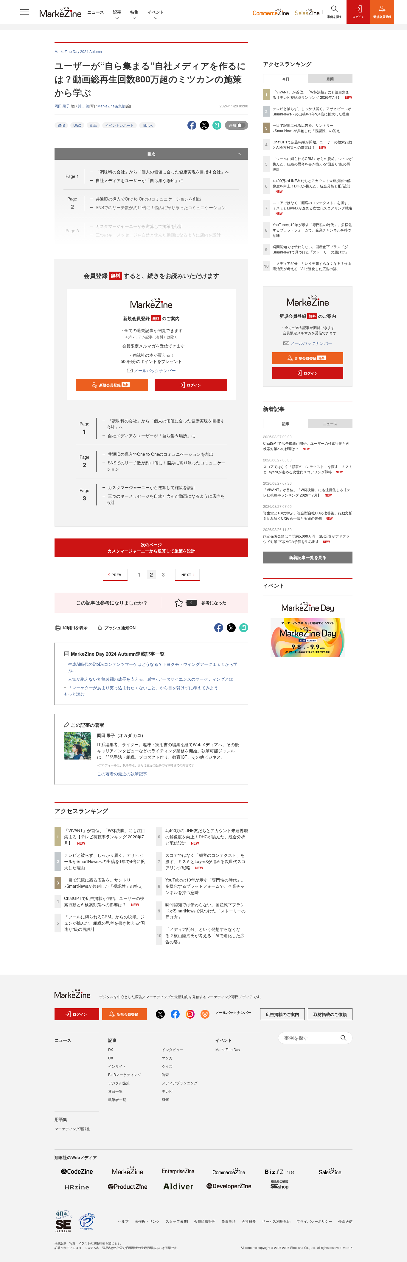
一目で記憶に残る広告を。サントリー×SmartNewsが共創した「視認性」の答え (103, 883)
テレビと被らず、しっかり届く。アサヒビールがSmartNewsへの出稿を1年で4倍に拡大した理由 (104, 861)
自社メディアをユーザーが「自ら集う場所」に (139, 180)
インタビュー (172, 1049)
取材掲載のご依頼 (330, 1014)
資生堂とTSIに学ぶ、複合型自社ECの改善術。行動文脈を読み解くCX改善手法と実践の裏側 (307, 515)
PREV (116, 574)
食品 (93, 125)
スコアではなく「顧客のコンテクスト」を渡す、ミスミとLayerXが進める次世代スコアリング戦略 (205, 861)
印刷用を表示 (75, 627)
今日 (285, 79)
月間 (330, 79)
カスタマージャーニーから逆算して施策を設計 (151, 487)
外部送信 (345, 1221)
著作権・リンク (147, 1221)
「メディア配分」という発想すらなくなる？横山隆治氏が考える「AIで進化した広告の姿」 (204, 935)
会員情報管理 (204, 1221)
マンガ (167, 1057)
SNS (61, 125)
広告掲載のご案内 (282, 1014)
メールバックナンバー (155, 370)
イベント (155, 12)
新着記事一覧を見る (308, 557)
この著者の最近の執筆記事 (122, 773)
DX (110, 1049)
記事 (117, 12)
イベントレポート (119, 125)
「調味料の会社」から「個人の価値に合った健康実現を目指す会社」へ (162, 172)
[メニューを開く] (25, 12)
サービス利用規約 (276, 1221)
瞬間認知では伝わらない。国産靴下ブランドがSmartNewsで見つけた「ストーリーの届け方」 (205, 910)
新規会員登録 (114, 385)
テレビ (167, 1091)
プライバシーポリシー (314, 1221)
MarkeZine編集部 (111, 105)
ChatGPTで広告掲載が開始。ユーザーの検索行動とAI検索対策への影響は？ (104, 901)
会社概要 (249, 1221)
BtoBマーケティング (124, 1074)
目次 (151, 154)
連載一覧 (115, 1091)
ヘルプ (123, 1221)
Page (72, 176)
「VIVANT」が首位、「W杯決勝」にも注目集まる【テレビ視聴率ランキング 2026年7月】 (104, 836)
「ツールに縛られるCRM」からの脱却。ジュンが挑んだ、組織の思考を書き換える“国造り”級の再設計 (104, 923)
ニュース (95, 12)
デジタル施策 (119, 1082)
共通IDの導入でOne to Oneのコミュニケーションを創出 (160, 454)
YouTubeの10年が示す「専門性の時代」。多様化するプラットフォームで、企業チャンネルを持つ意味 (205, 886)
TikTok (147, 125)
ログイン (194, 385)
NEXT (186, 574)
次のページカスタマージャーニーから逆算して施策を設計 (151, 547)
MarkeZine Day (227, 1049)
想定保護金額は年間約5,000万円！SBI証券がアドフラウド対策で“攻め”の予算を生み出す (306, 538)
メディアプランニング (180, 1082)
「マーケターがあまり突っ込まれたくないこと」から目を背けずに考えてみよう (143, 688)
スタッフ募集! (177, 1221)
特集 (134, 12)
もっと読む (74, 694)
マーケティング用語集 (72, 1128)
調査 (165, 1074)
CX (110, 1057)
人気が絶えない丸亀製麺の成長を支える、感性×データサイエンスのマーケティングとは (150, 679)
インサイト (117, 1066)
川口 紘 (83, 105)
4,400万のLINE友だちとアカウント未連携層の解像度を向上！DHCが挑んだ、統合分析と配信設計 (206, 836)
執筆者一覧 (117, 1099)
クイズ (167, 1066)
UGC (77, 125)
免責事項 (228, 1221)
